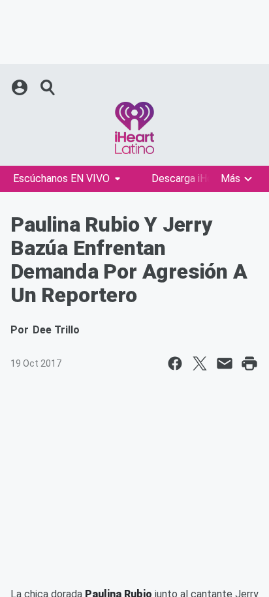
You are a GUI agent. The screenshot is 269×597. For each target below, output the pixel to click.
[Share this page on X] (200, 363)
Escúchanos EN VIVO (61, 178)
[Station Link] (134, 128)
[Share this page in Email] (224, 363)
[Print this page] (249, 363)
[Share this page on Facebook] (175, 363)
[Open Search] (48, 87)
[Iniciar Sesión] (21, 87)
